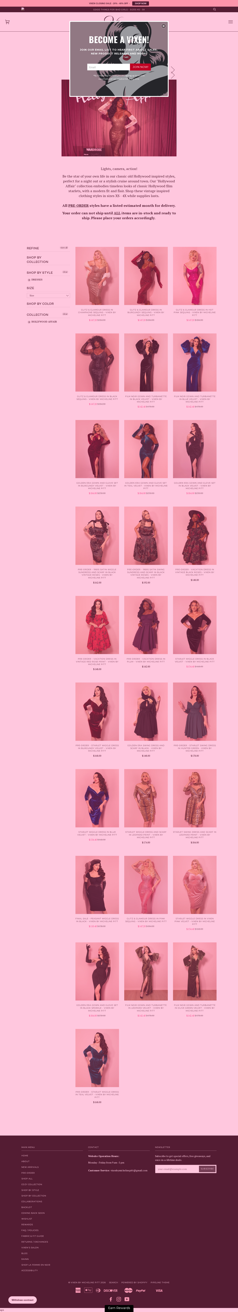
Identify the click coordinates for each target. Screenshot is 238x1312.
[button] (164, 26)
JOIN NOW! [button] (140, 67)
